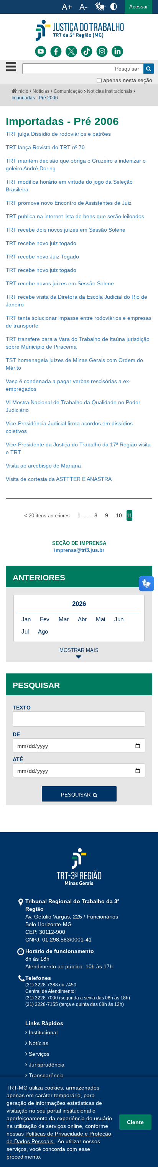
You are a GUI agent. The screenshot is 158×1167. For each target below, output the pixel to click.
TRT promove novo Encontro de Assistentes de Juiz (69, 203)
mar (64, 619)
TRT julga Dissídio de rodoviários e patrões (58, 134)
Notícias (41, 91)
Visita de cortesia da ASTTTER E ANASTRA (59, 479)
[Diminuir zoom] (83, 7)
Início (22, 91)
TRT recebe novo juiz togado (41, 243)
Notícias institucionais (109, 91)
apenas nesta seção (127, 80)
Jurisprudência (46, 1065)
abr (82, 619)
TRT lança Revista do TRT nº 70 (45, 147)
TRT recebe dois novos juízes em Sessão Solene (65, 230)
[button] (138, 7)
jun (118, 619)
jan (26, 619)
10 (119, 515)
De (16, 734)
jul (25, 631)
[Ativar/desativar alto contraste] (113, 6)
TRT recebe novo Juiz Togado (42, 256)
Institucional (43, 1032)
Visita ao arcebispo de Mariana (43, 466)
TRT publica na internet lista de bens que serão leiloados (75, 216)
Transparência (46, 1075)
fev (44, 619)
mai (100, 619)
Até (18, 759)
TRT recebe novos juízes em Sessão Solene (60, 283)
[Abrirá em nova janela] (40, 51)
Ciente (135, 1122)
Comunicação (68, 91)
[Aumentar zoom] (66, 7)
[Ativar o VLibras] (100, 7)
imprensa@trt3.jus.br (79, 550)
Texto (22, 707)
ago (43, 631)
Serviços (39, 1054)
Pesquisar (76, 795)
